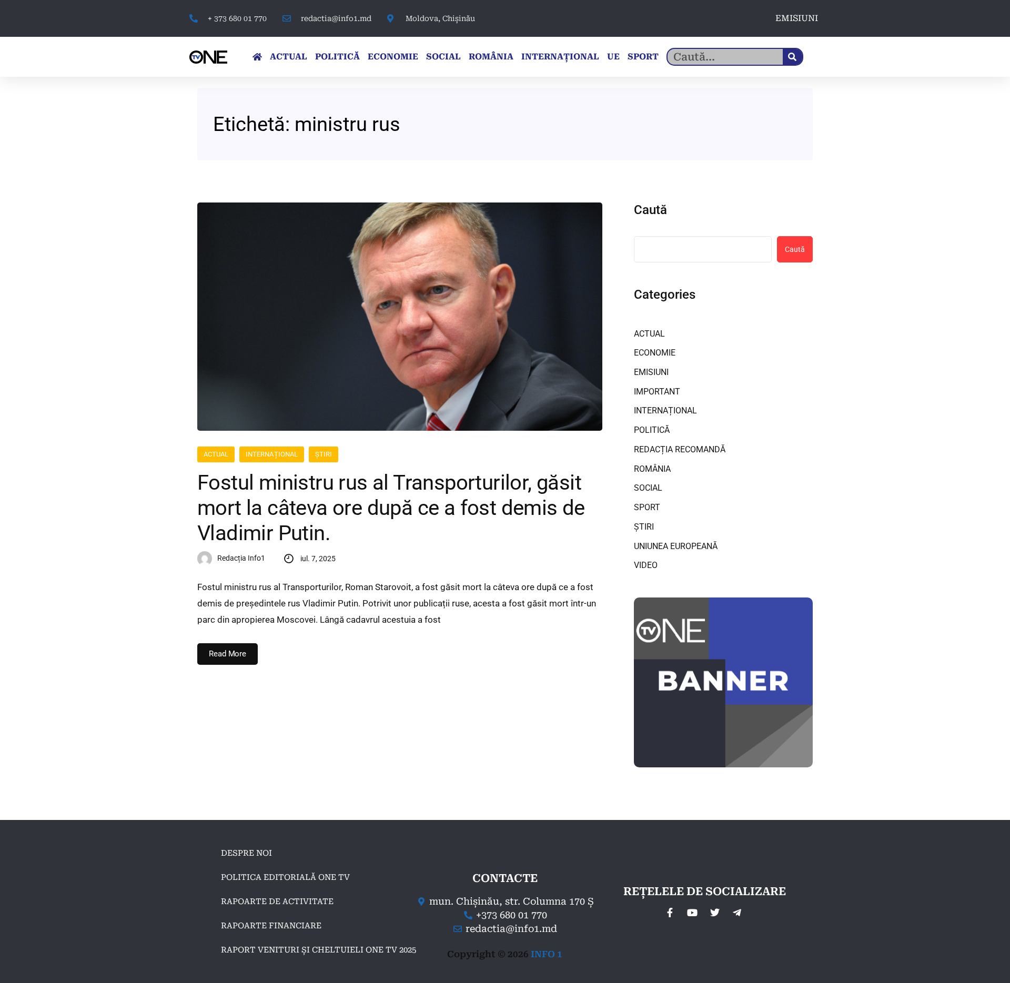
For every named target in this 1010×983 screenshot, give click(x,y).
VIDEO (646, 565)
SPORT (643, 57)
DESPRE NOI (246, 853)
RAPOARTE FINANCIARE (271, 925)
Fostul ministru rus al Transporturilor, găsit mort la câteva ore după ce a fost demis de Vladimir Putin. (391, 507)
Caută (650, 209)
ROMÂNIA (491, 57)
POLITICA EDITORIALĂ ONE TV (285, 877)
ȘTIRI (323, 454)
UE (613, 57)
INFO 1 (546, 954)
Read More (227, 653)
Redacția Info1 (241, 558)
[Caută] (792, 57)
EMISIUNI (796, 18)
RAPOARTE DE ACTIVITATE (277, 901)
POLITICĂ (337, 57)
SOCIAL (443, 57)
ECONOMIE (393, 57)
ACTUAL (288, 57)
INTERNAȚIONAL (560, 57)
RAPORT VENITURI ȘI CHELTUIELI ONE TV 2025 (318, 950)
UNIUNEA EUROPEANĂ (676, 546)
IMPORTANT (657, 392)
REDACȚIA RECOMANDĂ (679, 449)
